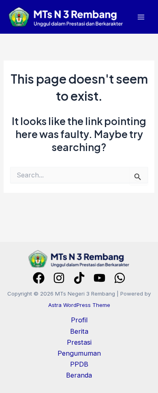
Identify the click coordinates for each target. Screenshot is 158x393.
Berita (79, 331)
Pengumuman (79, 353)
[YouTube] (99, 278)
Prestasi (79, 342)
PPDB (79, 364)
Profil (79, 320)
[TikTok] (79, 278)
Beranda (79, 375)
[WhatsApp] (120, 278)
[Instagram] (59, 278)
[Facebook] (39, 278)
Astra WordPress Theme (79, 305)
